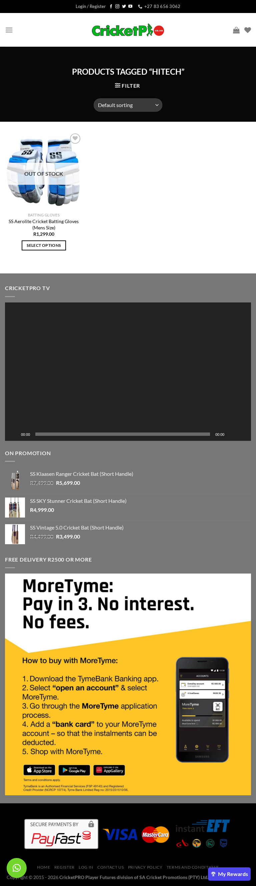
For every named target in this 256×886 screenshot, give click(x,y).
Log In (86, 867)
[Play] (13, 434)
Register (64, 867)
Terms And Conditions (193, 867)
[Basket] (236, 30)
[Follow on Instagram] (117, 6)
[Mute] (231, 434)
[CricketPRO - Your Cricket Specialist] (128, 29)
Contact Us (110, 867)
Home (43, 867)
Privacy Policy (145, 867)
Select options (44, 245)
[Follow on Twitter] (124, 6)
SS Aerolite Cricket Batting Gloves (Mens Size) (44, 224)
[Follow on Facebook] (111, 6)
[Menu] (9, 30)
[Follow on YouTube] (130, 6)
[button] (128, 371)
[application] (128, 371)
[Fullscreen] (242, 434)
